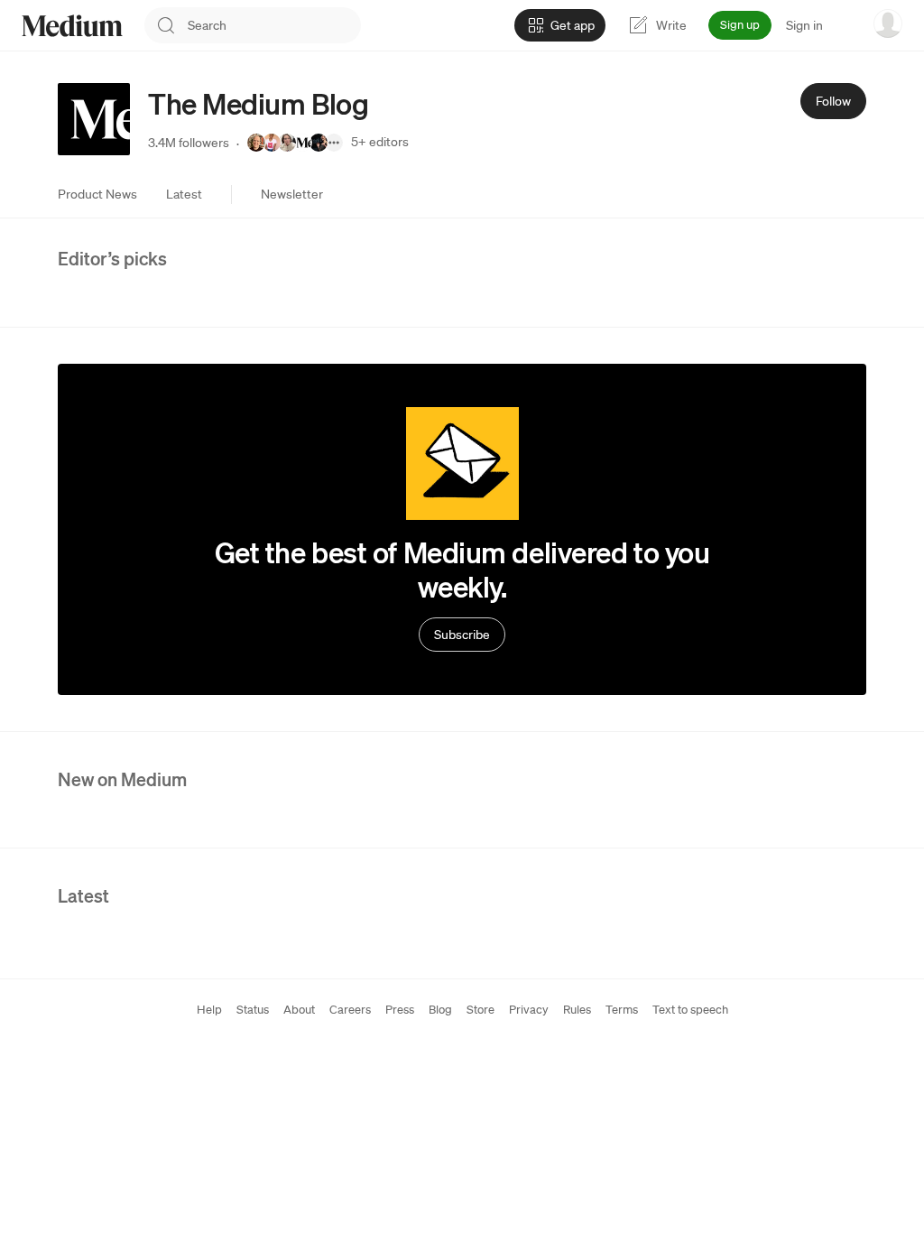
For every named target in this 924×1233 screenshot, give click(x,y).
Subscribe (462, 634)
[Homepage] (72, 25)
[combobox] (274, 25)
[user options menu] (887, 23)
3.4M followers (188, 142)
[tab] (97, 194)
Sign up (740, 24)
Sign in (804, 25)
